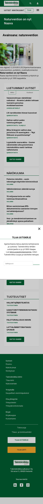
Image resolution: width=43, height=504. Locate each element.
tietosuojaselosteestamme (20, 252)
